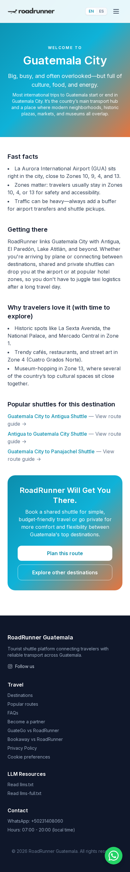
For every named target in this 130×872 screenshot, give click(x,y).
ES (101, 11)
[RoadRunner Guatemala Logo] (31, 11)
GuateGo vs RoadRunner (33, 730)
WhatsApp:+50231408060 (35, 821)
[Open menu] (116, 11)
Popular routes (23, 704)
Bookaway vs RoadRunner (35, 739)
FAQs (13, 712)
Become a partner (26, 721)
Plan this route (65, 553)
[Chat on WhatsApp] (113, 855)
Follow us (24, 666)
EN (91, 11)
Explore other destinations (65, 572)
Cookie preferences (29, 756)
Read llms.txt (20, 784)
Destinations (20, 695)
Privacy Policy (22, 748)
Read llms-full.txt (24, 793)
